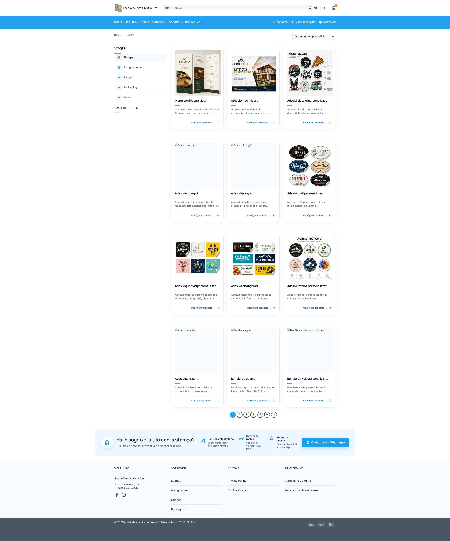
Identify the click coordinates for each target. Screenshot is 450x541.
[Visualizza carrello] (334, 8)
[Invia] (310, 8)
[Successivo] (274, 415)
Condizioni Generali (297, 480)
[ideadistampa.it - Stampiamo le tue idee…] (136, 7)
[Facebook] (116, 494)
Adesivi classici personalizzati (307, 101)
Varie (126, 97)
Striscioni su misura (244, 101)
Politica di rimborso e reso (301, 490)
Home (118, 22)
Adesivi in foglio (241, 193)
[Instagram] (123, 494)
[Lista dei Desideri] (315, 8)
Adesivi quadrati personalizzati (195, 286)
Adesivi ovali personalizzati (305, 193)
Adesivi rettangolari (244, 286)
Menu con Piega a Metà (190, 101)
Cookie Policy (237, 490)
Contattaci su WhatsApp (328, 442)
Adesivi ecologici (186, 193)
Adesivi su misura (186, 379)
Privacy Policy (237, 480)
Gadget (174, 22)
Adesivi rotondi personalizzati (307, 286)
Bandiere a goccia (243, 379)
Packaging (193, 22)
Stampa (130, 22)
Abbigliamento (152, 22)
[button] (324, 8)
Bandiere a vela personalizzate (307, 379)
